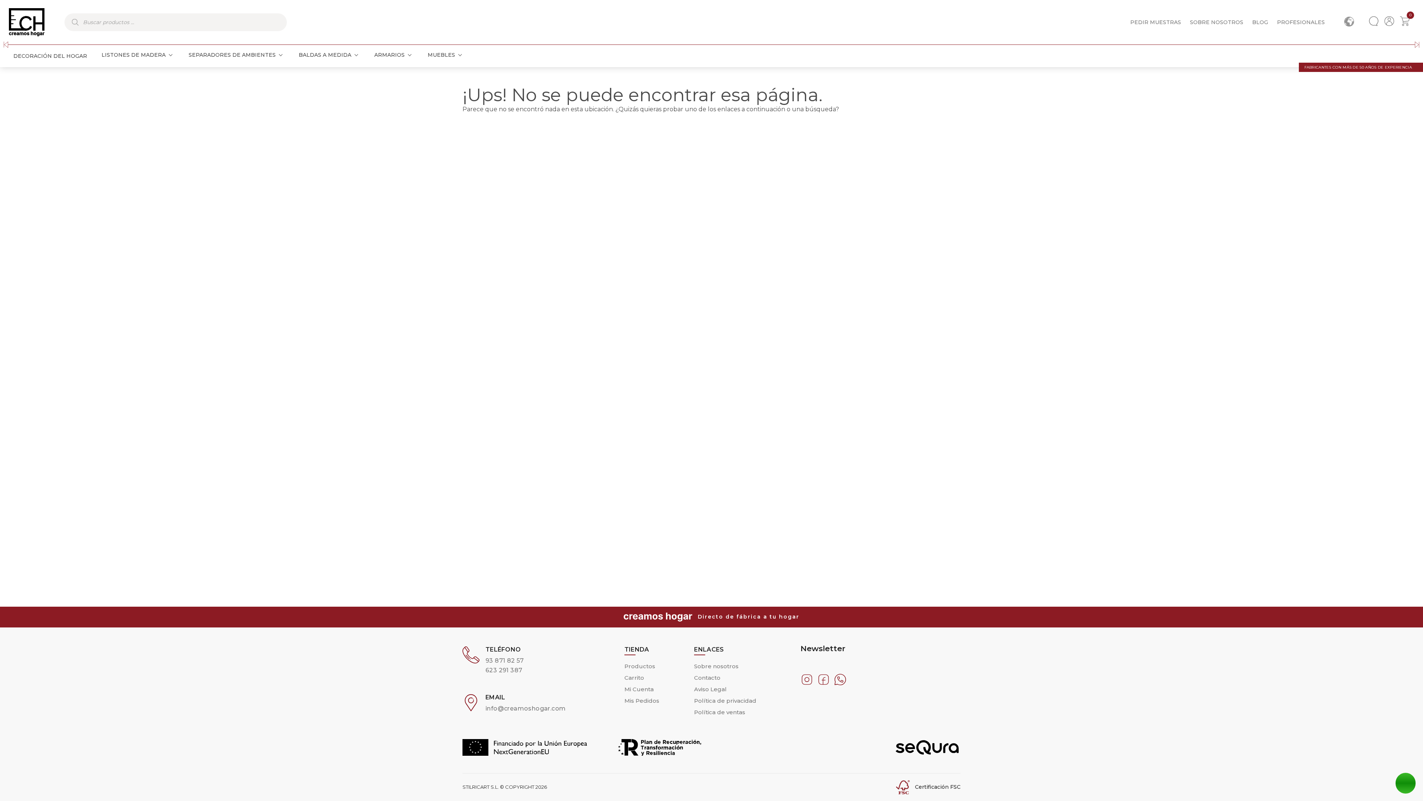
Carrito (634, 677)
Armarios (389, 55)
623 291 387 (503, 670)
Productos (639, 666)
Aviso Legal (710, 689)
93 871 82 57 (504, 660)
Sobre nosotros (1216, 22)
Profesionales (1301, 22)
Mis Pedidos (641, 700)
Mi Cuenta (639, 689)
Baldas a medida (325, 55)
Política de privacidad (725, 700)
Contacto (707, 677)
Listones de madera (134, 55)
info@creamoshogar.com (525, 708)
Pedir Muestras (1155, 22)
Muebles (441, 55)
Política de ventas (719, 712)
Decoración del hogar (50, 56)
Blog (1260, 22)
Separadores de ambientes (232, 55)
